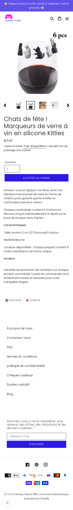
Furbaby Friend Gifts (26, 494)
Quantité (10, 162)
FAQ (10, 347)
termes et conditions (22, 357)
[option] (36, 62)
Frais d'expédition (35, 146)
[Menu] (67, 18)
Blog (10, 394)
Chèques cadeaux (20, 375)
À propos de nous (19, 328)
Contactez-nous (19, 338)
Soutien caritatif (18, 385)
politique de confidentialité (26, 366)
